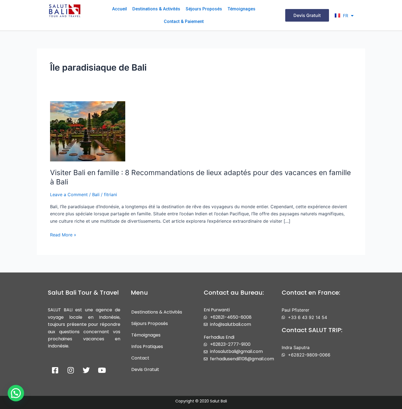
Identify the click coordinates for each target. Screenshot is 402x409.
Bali (96, 194)
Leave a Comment (69, 194)
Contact (140, 358)
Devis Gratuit (145, 369)
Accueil (119, 8)
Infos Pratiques (147, 346)
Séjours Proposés (204, 8)
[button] (16, 393)
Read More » (63, 234)
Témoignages (241, 8)
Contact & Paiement (184, 21)
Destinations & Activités (156, 8)
